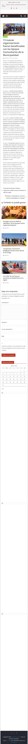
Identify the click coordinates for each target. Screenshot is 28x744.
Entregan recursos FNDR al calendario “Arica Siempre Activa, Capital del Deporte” (14, 223)
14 (17, 376)
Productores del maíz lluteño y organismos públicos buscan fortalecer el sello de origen (14, 190)
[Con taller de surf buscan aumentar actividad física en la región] (14, 261)
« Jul (2, 388)
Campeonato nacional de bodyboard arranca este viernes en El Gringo (13, 250)
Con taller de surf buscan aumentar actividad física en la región (13, 278)
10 (3, 376)
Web (3, 336)
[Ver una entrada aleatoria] (24, 16)
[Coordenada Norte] (3, 16)
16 (24, 376)
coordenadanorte (14, 58)
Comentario (5, 302)
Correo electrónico (7, 329)
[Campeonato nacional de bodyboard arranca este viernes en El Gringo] (14, 234)
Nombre (4, 322)
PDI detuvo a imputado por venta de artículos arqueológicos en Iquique (15, 197)
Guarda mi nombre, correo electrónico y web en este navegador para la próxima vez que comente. (13, 348)
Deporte (5, 36)
